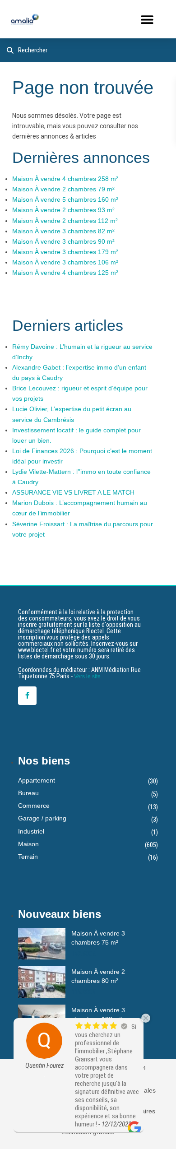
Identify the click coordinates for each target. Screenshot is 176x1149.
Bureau (28, 793)
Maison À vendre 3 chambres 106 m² (65, 262)
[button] (147, 19)
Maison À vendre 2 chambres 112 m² (65, 220)
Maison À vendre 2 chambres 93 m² (63, 209)
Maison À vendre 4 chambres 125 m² (65, 272)
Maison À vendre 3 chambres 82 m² (63, 231)
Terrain (28, 856)
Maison (28, 844)
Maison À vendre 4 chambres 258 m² (65, 178)
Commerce (34, 805)
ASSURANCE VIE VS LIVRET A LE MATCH (73, 492)
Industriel (31, 831)
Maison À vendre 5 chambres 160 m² (65, 199)
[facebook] (27, 695)
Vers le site (87, 676)
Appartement (36, 780)
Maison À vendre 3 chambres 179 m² (65, 251)
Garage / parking (42, 818)
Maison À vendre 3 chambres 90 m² (63, 241)
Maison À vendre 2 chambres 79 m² (63, 189)
